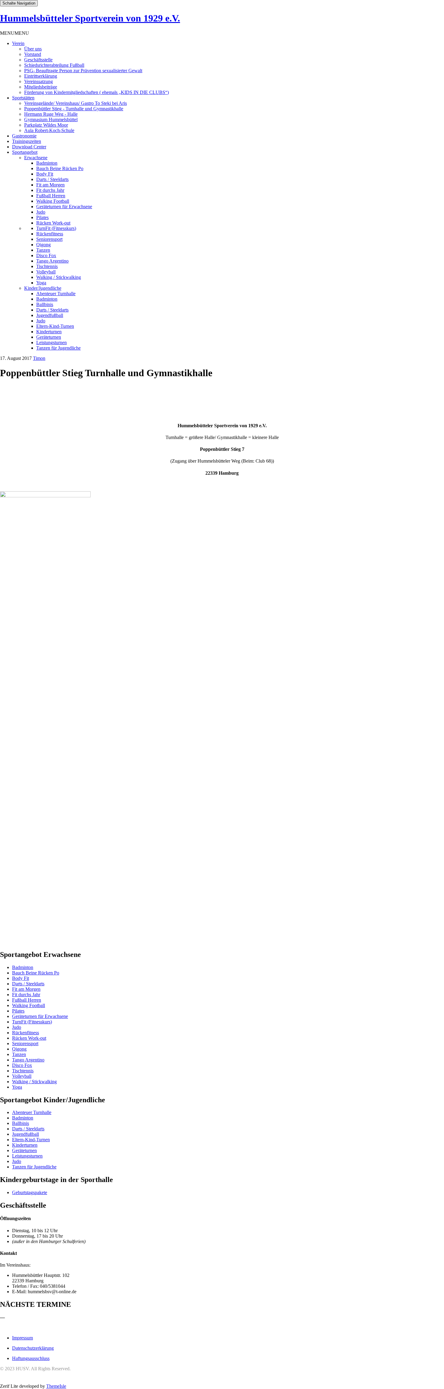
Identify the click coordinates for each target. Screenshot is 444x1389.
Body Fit (44, 173)
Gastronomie (24, 135)
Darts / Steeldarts (52, 179)
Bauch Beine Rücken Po (59, 168)
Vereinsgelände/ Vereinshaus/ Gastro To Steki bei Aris (75, 103)
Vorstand (32, 54)
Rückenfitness (49, 233)
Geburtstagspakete (29, 1192)
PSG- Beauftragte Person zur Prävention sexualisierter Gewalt (83, 70)
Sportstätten (23, 97)
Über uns (33, 48)
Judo (40, 212)
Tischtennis (47, 266)
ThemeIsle (56, 1386)
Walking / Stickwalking (58, 277)
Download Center (29, 146)
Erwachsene (35, 157)
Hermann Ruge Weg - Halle (51, 114)
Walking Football (52, 201)
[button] (14, 33)
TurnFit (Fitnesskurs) (56, 228)
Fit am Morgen (50, 184)
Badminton (46, 163)
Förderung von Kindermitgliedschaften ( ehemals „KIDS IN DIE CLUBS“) (96, 92)
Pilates (42, 217)
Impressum (22, 1337)
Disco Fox (46, 255)
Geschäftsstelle (38, 59)
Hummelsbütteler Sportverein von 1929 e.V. (90, 18)
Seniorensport (49, 239)
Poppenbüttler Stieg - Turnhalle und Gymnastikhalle (73, 108)
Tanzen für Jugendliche (58, 347)
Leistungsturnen (51, 342)
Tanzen (43, 250)
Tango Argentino (52, 260)
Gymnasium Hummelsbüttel (51, 119)
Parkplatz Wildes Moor (46, 125)
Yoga (41, 282)
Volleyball (46, 271)
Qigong (43, 244)
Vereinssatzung (38, 81)
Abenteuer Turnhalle (56, 293)
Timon (39, 358)
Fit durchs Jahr (50, 190)
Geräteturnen (48, 337)
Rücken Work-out (53, 222)
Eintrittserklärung (40, 76)
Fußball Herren (50, 195)
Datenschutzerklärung (33, 1348)
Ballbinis (44, 304)
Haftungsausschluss (31, 1358)
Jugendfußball (49, 315)
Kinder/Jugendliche (42, 288)
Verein (18, 43)
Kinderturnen (49, 331)
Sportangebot (24, 152)
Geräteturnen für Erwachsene (64, 206)
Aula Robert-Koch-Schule (49, 130)
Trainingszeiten (26, 141)
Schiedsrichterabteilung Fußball (54, 65)
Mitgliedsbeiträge (40, 86)
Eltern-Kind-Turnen (55, 326)
